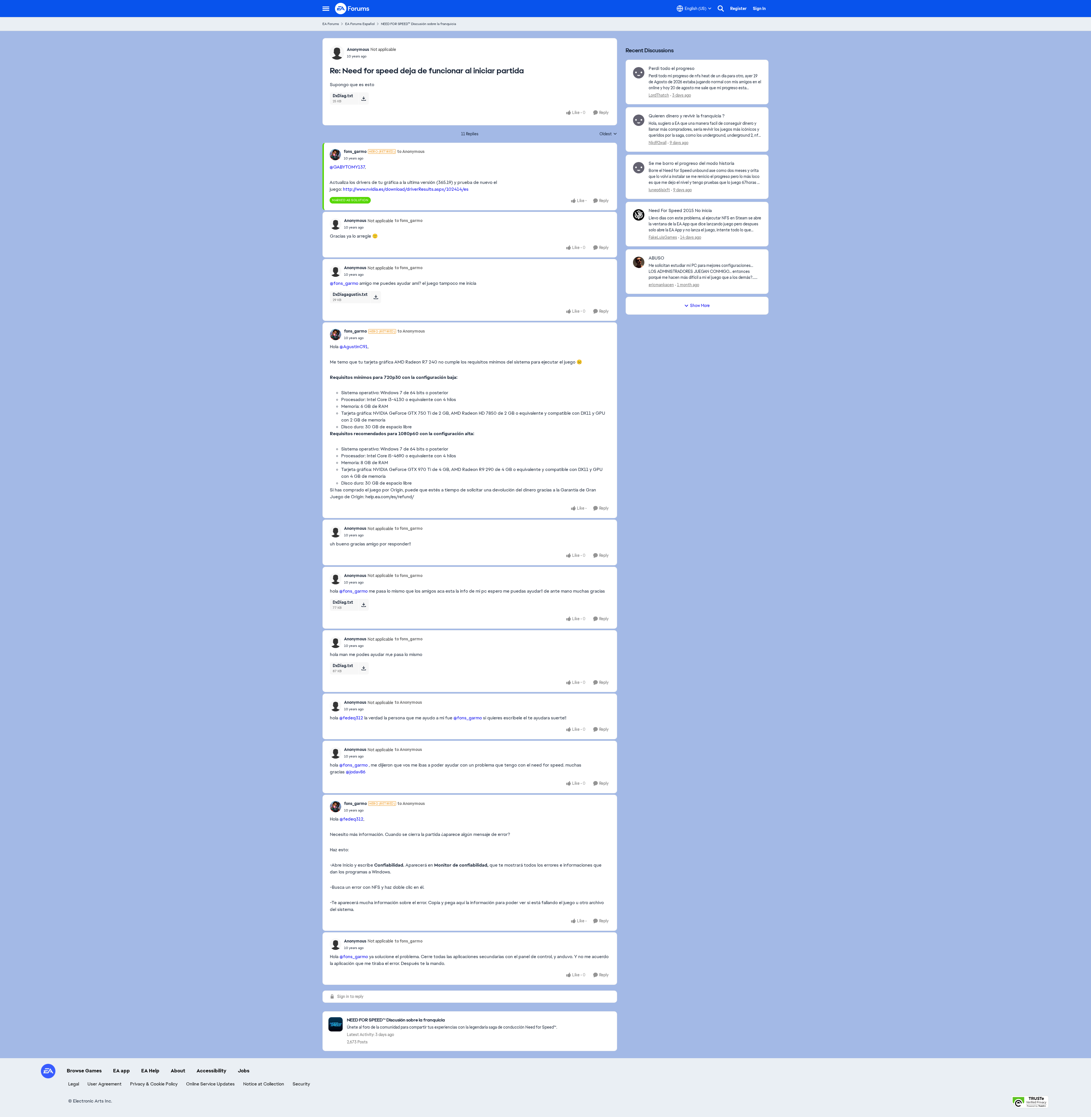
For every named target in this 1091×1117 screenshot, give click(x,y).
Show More (700, 305)
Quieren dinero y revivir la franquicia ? (686, 116)
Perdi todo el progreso (671, 68)
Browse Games (84, 1071)
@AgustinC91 (354, 347)
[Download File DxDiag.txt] (363, 98)
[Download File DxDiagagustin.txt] (375, 297)
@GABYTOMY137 (347, 167)
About (178, 1071)
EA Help (150, 1071)
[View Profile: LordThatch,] (638, 72)
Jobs (243, 1071)
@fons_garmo (344, 283)
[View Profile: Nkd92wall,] (638, 120)
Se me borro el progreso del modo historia (691, 163)
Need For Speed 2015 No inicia (680, 210)
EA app (121, 1071)
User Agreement (105, 1084)
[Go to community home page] (352, 8)
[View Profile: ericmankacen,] (638, 262)
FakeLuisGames (663, 237)
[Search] (720, 8)
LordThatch (659, 95)
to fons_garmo (408, 220)
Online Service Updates (210, 1084)
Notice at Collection (263, 1084)
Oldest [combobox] (608, 134)
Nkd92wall (658, 142)
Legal (73, 1084)
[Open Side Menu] (326, 8)
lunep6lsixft (659, 189)
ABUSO (656, 258)
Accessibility (211, 1071)
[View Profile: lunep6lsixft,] (638, 167)
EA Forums (330, 24)
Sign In (759, 8)
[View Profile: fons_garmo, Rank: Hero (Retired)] (335, 154)
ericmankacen (661, 284)
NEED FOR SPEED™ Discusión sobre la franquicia (418, 24)
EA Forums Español (360, 24)
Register (738, 8)
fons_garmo (355, 151)
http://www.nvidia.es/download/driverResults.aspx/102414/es (406, 189)
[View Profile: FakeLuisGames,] (638, 215)
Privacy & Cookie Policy (154, 1084)
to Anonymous (410, 151)
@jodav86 (355, 772)
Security (301, 1084)
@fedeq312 (351, 718)
